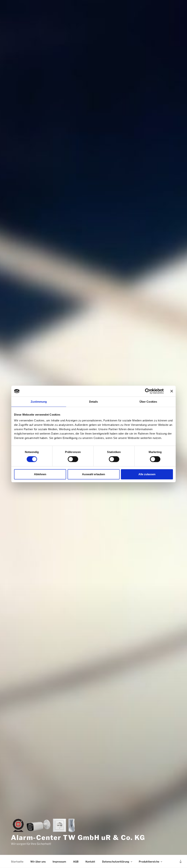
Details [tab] (93, 401)
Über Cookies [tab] (148, 401)
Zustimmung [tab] (39, 401)
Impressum (59, 861)
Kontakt (90, 861)
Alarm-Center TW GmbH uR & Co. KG (78, 838)
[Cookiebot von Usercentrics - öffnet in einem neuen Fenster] (148, 391)
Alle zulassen (146, 474)
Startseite (17, 861)
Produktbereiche (149, 861)
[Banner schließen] (171, 391)
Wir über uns (38, 861)
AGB (76, 861)
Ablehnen (40, 474)
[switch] (73, 459)
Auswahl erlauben (93, 474)
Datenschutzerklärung (115, 861)
